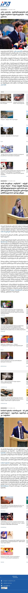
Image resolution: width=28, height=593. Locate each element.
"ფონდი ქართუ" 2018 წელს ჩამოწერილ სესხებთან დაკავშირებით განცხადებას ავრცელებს (12, 155)
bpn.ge (2, 349)
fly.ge (2, 125)
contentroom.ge (4, 387)
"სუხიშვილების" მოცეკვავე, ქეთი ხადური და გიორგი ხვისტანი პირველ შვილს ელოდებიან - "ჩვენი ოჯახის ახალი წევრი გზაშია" (13, 541)
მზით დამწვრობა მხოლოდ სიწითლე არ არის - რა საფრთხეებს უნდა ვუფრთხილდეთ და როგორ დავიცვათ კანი (12, 506)
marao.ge (3, 545)
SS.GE (2, 91)
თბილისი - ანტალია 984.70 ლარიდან (9, 119)
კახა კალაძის (18, 51)
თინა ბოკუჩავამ (5, 231)
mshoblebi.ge (3, 527)
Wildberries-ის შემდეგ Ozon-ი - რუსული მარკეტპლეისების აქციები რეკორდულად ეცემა (12, 345)
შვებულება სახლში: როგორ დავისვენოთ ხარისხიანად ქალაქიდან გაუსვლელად (10, 557)
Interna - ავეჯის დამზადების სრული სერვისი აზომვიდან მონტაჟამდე (11, 382)
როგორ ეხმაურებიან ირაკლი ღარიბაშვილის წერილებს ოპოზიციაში (11, 361)
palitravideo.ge (3, 159)
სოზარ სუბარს (5, 463)
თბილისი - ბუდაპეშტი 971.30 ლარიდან (9, 135)
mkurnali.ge (3, 510)
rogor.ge (2, 562)
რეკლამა (15, 577)
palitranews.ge (3, 366)
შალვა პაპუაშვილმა (16, 290)
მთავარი (14, 576)
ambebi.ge (3, 315)
